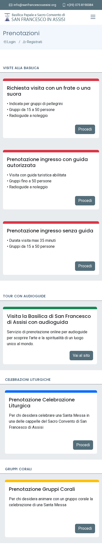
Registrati (34, 42)
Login (11, 42)
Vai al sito (81, 355)
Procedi (85, 129)
